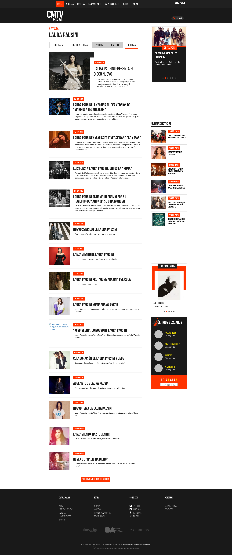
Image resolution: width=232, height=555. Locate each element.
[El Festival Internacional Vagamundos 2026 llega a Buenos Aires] (158, 219)
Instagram (137, 509)
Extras (135, 3)
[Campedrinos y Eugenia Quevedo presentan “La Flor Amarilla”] (158, 169)
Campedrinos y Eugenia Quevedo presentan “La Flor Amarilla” (175, 171)
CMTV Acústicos (112, 3)
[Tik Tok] (181, 3)
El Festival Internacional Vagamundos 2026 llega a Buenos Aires (176, 221)
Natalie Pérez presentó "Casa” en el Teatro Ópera (176, 186)
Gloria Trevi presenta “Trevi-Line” (175, 153)
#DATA (125, 3)
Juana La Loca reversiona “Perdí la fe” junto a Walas (177, 136)
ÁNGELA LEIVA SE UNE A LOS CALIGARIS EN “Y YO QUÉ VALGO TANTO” (176, 204)
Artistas (70, 3)
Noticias (81, 3)
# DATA (97, 506)
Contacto (169, 509)
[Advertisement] (169, 245)
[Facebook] (183, 3)
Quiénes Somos (171, 506)
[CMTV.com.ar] (57, 16)
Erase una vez (100, 516)
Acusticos (98, 509)
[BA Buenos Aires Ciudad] (113, 530)
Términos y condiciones (131, 544)
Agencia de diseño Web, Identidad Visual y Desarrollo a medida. (119, 548)
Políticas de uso (145, 544)
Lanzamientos (94, 3)
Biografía (59, 45)
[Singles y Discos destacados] (169, 36)
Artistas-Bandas (66, 509)
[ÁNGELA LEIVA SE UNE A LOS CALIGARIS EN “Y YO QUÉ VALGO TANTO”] (158, 203)
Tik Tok (136, 516)
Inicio (59, 3)
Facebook (137, 512)
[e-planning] (139, 530)
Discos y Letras (80, 45)
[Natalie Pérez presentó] (158, 186)
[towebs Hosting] (90, 530)
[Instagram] (178, 3)
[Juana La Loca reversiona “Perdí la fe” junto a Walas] (158, 136)
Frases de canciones (103, 512)
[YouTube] (176, 3)
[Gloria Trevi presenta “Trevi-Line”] (158, 152)
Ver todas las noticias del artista (95, 479)
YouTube (136, 506)
